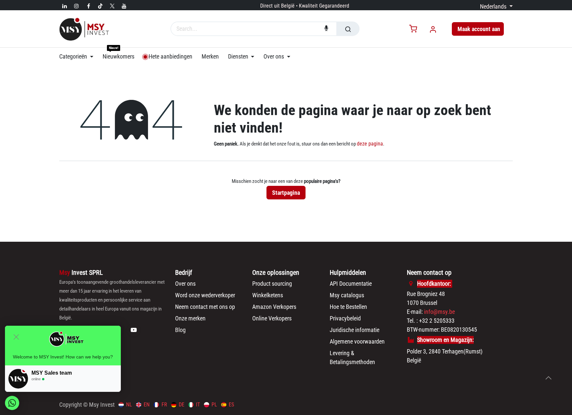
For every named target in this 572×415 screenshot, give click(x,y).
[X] (112, 6)
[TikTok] (100, 6)
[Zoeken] (347, 28)
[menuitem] (78, 56)
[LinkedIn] (64, 6)
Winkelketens (267, 295)
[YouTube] (124, 6)
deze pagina (370, 144)
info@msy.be (439, 311)
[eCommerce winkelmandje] (413, 29)
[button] (548, 378)
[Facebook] (88, 6)
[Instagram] (76, 6)
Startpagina (286, 192)
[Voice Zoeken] (326, 28)
